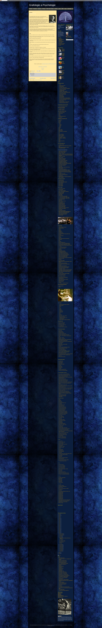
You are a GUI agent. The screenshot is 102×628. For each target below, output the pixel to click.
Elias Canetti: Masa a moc (62, 242)
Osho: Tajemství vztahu (61, 417)
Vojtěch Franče (69, 36)
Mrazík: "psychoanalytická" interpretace (64, 191)
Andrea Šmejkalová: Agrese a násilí (63, 384)
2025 (59, 515)
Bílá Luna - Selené (61, 502)
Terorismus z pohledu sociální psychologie (64, 273)
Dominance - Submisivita (62, 156)
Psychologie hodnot (61, 278)
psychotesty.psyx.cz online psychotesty (63, 579)
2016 (59, 525)
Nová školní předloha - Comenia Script (64, 101)
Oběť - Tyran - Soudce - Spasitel (63, 315)
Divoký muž (60, 314)
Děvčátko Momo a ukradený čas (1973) (64, 207)
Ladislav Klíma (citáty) (61, 405)
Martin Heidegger (61, 422)
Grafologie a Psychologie (42, 5)
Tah (59, 133)
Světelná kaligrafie (61, 445)
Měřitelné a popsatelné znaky (63, 118)
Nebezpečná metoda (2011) (62, 205)
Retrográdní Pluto (61, 498)
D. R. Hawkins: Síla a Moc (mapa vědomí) (63, 429)
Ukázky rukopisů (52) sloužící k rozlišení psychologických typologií (64, 147)
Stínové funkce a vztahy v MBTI (63, 164)
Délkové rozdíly (61, 130)
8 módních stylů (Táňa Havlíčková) (63, 174)
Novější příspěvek (32, 78)
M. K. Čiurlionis (61, 539)
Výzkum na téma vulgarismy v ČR (63, 256)
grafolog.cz (60, 565)
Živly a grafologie (61, 185)
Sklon (59, 128)
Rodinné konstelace (61, 331)
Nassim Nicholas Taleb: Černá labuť (63, 434)
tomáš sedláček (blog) (61, 589)
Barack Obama (60, 366)
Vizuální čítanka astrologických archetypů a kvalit (64, 491)
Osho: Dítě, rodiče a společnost (62, 414)
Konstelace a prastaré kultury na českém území (64, 334)
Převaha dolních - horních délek (63, 131)
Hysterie (60, 236)
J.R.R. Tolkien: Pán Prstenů (62, 190)
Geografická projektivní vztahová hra (63, 326)
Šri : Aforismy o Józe (62, 402)
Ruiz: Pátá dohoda (61, 426)
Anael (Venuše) (60, 480)
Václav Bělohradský (61, 435)
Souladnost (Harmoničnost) (62, 116)
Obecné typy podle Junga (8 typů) (63, 160)
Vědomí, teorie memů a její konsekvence (64, 254)
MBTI (62, 8)
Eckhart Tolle (60, 418)
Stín (59, 307)
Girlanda (60, 124)
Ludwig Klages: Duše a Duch (62, 420)
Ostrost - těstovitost (61, 134)
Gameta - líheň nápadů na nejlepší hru (63, 596)
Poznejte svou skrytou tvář (62, 322)
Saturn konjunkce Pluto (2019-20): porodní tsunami (64, 499)
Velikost (60, 127)
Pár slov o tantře (61, 272)
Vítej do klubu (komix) (61, 458)
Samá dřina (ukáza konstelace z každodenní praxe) (64, 354)
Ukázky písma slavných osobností (63, 102)
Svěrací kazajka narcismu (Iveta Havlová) (64, 238)
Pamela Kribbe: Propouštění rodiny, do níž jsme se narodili (65, 385)
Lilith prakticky (60, 42)
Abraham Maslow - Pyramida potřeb (43, 66)
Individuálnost (60, 117)
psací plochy (62, 108)
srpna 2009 (61, 544)
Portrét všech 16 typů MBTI (62, 165)
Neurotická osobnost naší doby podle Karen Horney (65, 245)
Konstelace (39, 8)
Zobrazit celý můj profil (69, 37)
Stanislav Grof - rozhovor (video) (62, 424)
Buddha (59, 399)
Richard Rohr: (62, 378)
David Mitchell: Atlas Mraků (62, 210)
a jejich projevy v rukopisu (66, 244)
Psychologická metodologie (63, 284)
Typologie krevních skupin (62, 173)
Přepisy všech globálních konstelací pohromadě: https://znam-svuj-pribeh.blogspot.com (61, 40)
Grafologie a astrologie (61, 485)
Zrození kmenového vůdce (62, 274)
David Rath (60, 368)
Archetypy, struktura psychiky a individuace (64, 304)
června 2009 (61, 545)
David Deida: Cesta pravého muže (62, 433)
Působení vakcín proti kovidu (62, 356)
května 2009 (61, 546)
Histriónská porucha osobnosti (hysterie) (63, 50)
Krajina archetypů (61, 305)
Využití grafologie (61, 86)
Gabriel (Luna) (60, 479)
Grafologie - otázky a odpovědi (63, 91)
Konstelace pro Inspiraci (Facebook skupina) (62, 44)
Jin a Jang (60, 172)
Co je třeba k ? (63, 87)
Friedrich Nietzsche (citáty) (62, 404)
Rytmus (60, 115)
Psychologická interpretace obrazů (62, 460)
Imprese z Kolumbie (60, 597)
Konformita (42, 68)
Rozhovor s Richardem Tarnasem (62, 437)
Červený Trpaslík (61, 189)
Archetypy (30, 8)
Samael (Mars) (60, 481)
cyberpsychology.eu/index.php (62, 562)
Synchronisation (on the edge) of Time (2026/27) (63, 54)
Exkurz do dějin (62, 94)
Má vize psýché (60, 469)
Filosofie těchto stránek (62, 85)
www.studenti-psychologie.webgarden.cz (64, 590)
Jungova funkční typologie (62, 159)
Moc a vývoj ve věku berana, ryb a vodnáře (63, 488)
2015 (59, 526)
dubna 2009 (61, 547)
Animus (60, 309)
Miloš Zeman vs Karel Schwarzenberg (63, 370)
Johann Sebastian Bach (61, 451)
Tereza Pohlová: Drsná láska (62, 395)
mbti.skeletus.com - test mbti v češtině (63, 574)
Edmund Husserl (60, 421)
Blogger (53, 625)
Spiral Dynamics (61, 175)
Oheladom (59, 593)
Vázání (59, 122)
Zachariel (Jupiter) (61, 482)
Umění (59, 8)
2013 (59, 528)
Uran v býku (60, 490)
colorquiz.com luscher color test (63, 561)
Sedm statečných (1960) (62, 188)
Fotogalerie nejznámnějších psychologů (63, 457)
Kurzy (65, 8)
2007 (59, 553)
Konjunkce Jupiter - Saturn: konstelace (63, 501)
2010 (59, 531)
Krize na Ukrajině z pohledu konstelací (63, 340)
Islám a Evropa (60, 343)
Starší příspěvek (53, 78)
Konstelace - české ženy (61, 337)
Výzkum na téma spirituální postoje (63, 255)
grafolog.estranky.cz (61, 566)
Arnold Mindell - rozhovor (62, 268)
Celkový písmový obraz (62, 112)
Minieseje (60, 45)
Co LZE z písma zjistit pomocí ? (64, 88)
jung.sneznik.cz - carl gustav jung (63, 573)
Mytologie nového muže (62, 316)
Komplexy (60, 234)
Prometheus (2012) (61, 193)
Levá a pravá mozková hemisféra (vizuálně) (64, 459)
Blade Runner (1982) (61, 192)
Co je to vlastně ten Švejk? (62, 467)
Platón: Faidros (60, 401)
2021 (59, 519)
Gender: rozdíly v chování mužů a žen (63, 253)
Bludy (59, 240)
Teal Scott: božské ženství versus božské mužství (64, 428)
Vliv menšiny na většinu (62, 260)
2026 (59, 514)
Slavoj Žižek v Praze (61, 425)
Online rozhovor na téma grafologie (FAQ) (64, 92)
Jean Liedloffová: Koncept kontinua (63, 252)
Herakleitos (60, 400)
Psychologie (35, 8)
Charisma (60, 241)
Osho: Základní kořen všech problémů (63, 413)
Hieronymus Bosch (61, 449)
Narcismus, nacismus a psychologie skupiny (64, 243)
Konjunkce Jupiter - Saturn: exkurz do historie (64, 500)
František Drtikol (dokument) (62, 423)
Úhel (60, 123)
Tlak (59, 132)
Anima (60, 308)
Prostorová (62, 107)
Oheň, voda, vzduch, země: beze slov (63, 444)
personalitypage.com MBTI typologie (63, 576)
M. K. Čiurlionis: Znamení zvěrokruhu (63, 454)
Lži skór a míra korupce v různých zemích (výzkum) (65, 257)
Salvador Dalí (60, 456)
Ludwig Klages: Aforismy (62, 419)
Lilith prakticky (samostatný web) (62, 486)
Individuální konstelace (61, 332)
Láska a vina (60, 355)
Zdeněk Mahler (61, 396)
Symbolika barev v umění (63, 58)
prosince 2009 (61, 533)
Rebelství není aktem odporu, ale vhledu (63, 468)
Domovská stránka (43, 78)
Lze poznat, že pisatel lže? (62, 93)
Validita (59, 80)
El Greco (60, 448)
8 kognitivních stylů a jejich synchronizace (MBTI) (65, 163)
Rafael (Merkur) (60, 478)
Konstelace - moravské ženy (62, 338)
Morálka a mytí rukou (61, 258)
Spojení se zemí (60, 470)
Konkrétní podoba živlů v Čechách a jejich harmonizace (65, 339)
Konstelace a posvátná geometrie (62, 333)
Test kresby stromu (63, 67)
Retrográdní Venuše (61, 493)
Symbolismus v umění (61, 447)
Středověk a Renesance (61, 464)
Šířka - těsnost (60, 129)
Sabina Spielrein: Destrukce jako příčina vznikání (65, 270)
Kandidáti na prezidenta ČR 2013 (62, 369)
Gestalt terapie (60, 330)
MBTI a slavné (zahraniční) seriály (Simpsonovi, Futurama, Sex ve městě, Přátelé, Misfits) (65, 212)
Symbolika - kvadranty (61, 109)
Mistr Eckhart (60, 403)
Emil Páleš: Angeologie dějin (62, 477)
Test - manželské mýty (61, 325)
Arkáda (60, 125)
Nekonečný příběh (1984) (62, 206)
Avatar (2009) (60, 194)
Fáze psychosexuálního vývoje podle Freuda (64, 233)
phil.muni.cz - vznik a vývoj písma (63, 577)
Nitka (60, 126)
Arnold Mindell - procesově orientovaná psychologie (65, 269)
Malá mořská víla (61, 345)
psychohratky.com (61, 578)
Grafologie (43, 8)
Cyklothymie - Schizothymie (62, 158)
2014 (59, 527)
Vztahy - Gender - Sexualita (50, 8)
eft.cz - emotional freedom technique (63, 563)
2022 (59, 518)
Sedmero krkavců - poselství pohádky (63, 344)
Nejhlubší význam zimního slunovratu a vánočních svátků (65, 341)
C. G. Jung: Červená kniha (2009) (63, 196)
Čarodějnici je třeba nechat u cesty (63, 317)
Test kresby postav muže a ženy (62, 324)
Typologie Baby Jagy (61, 318)
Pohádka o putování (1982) (62, 208)
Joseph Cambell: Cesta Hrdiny (62, 394)
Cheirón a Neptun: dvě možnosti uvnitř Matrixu (64, 319)
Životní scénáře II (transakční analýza (63, 267)
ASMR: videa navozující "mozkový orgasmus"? (64, 271)
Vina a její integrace (61, 342)
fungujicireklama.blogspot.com (62, 564)
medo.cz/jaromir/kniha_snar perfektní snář (64, 575)
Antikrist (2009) (61, 195)
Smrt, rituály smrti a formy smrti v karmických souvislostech (66, 353)
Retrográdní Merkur (61, 492)
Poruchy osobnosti (61, 235)
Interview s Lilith (61, 487)
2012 (59, 529)
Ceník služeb (69, 8)
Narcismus (60, 237)
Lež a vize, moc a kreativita (62, 465)
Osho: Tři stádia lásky (61, 416)
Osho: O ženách (60, 415)
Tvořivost (43, 69)
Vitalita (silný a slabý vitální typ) (63, 151)
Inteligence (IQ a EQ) (61, 280)
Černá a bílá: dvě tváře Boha (62, 466)
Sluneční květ (59, 594)
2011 (59, 530)
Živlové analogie (61, 184)
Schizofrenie (60, 239)
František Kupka (60, 455)
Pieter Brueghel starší (61, 450)
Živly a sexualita (61, 183)
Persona (60, 306)
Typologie (56, 8)
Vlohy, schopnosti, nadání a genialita (63, 279)
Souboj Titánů (60, 209)
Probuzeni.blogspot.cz (61, 595)
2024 (59, 516)
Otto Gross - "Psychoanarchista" (62, 436)
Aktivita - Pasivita (61, 157)
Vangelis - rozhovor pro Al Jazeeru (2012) (63, 432)
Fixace (59, 114)
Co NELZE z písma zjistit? (62, 89)
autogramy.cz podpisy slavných (63, 560)
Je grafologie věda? (61, 90)
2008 (59, 552)
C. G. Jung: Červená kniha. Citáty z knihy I (64, 197)
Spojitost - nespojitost (61, 135)
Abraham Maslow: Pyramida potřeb (63, 277)
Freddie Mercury (60, 367)
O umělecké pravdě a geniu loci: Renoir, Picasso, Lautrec (65, 453)
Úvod (60, 84)
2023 (59, 517)
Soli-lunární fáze (60, 489)
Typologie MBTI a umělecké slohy (63, 162)
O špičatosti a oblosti (61, 144)
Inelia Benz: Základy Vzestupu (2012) (63, 427)
